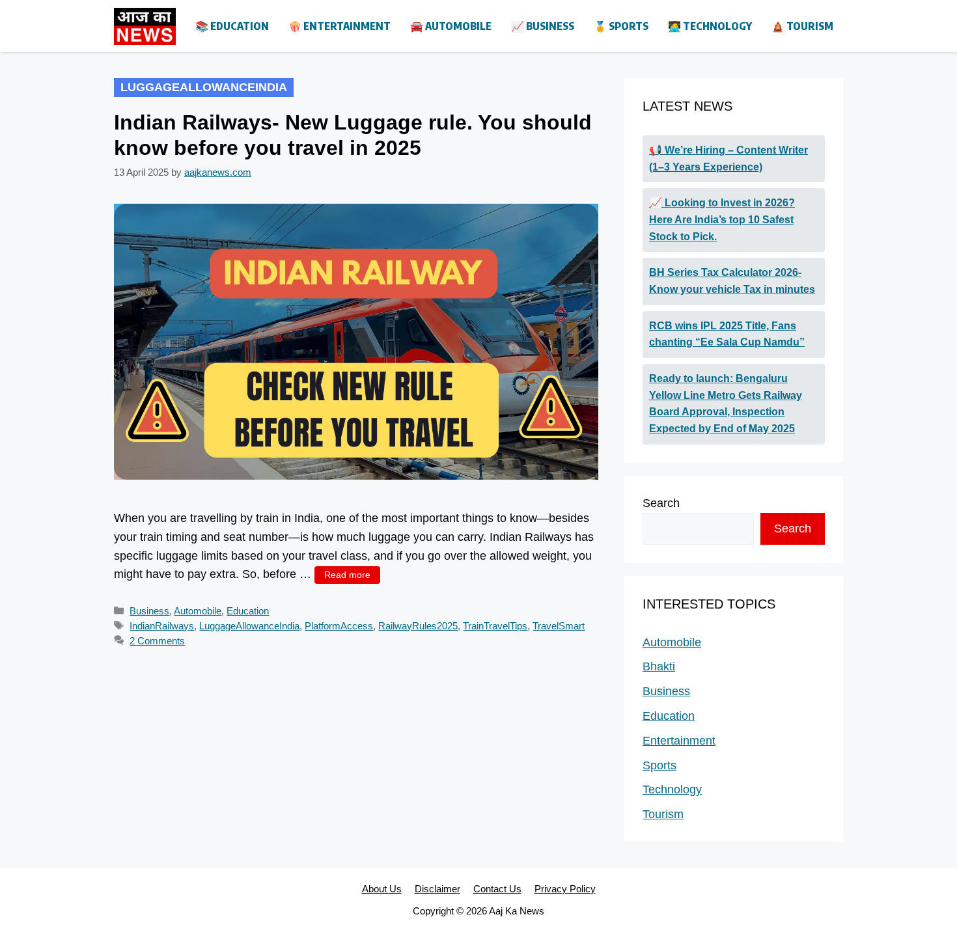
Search (661, 503)
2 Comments (157, 640)
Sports (659, 765)
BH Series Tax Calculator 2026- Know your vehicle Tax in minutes (732, 281)
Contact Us (497, 888)
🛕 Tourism (802, 26)
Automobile (197, 610)
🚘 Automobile (451, 26)
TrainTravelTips (495, 625)
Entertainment (679, 740)
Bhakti (659, 666)
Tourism (663, 814)
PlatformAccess (339, 625)
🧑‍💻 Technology (710, 26)
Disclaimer (437, 888)
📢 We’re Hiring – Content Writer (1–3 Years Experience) (728, 158)
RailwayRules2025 (418, 625)
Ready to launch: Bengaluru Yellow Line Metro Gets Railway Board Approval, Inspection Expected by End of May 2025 (725, 403)
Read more (347, 574)
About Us (382, 888)
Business (149, 610)
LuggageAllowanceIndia (249, 625)
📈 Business (542, 26)
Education (248, 610)
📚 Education (232, 26)
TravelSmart (559, 625)
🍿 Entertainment (339, 26)
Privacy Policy (565, 888)
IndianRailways (162, 625)
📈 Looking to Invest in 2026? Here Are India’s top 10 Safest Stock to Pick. (722, 219)
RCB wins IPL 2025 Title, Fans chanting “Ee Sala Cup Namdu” (727, 334)
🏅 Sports (621, 26)
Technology (672, 789)
